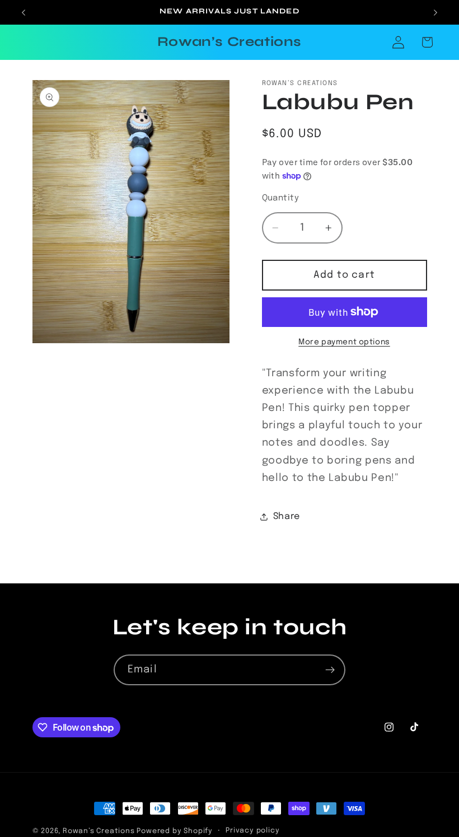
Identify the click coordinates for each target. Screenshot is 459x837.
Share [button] (286, 516)
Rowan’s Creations (100, 831)
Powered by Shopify (175, 831)
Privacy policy (252, 830)
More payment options (344, 342)
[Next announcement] (435, 12)
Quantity (280, 198)
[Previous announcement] (23, 12)
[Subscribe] (330, 670)
